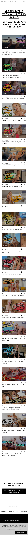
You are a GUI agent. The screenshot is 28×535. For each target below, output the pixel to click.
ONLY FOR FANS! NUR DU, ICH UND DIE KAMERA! (14, 165)
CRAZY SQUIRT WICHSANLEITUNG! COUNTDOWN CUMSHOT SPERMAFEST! (12, 76)
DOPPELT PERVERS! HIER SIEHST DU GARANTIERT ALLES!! (13, 251)
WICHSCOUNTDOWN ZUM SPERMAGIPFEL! (12, 229)
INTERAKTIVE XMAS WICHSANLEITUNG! (12, 274)
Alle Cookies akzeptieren (20, 532)
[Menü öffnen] (24, 1)
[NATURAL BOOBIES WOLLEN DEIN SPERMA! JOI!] (14, 110)
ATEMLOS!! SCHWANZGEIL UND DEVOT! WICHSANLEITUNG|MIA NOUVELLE (12, 408)
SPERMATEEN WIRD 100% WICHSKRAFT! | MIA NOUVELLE (13, 431)
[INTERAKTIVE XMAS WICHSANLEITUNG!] (14, 263)
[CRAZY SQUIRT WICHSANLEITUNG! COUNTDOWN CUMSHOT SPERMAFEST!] (14, 65)
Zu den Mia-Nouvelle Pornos (14, 491)
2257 (17, 511)
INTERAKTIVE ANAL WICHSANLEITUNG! (12, 186)
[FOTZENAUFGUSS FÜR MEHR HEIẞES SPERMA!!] (14, 306)
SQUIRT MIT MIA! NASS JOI (8, 208)
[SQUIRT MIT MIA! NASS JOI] (14, 197)
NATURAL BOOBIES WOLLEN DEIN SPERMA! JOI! (14, 120)
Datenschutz (11, 511)
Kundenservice (23, 511)
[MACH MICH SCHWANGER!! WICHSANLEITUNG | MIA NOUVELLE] (14, 328)
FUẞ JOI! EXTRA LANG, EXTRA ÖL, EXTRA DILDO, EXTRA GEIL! (14, 142)
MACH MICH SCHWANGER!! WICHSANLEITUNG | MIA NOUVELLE (14, 339)
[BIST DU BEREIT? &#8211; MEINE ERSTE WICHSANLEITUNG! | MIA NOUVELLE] (14, 443)
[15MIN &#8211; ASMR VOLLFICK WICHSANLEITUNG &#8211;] (14, 88)
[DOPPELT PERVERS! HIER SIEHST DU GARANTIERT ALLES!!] (14, 240)
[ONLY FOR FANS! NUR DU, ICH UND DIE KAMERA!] (14, 154)
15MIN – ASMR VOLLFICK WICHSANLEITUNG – (13, 98)
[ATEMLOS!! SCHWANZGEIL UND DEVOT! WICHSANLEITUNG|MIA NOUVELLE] (14, 397)
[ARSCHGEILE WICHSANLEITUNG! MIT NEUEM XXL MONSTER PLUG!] (14, 42)
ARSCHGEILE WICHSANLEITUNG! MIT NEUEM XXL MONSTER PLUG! (13, 53)
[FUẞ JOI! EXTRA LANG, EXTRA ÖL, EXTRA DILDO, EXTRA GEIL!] (14, 131)
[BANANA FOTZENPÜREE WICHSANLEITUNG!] (14, 285)
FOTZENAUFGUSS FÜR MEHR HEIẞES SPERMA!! (13, 317)
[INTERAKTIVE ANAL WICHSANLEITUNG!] (14, 176)
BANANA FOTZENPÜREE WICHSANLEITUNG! (13, 295)
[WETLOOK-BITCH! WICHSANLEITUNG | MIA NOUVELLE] (14, 351)
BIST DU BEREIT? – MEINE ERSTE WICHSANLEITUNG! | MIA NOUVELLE (13, 454)
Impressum (3, 511)
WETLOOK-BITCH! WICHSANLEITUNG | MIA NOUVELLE (12, 362)
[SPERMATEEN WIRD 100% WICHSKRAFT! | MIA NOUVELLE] (14, 420)
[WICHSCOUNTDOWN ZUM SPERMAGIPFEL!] (14, 219)
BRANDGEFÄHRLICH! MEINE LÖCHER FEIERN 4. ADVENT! (13, 385)
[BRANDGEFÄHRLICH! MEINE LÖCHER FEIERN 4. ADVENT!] (14, 374)
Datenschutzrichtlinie (11, 529)
